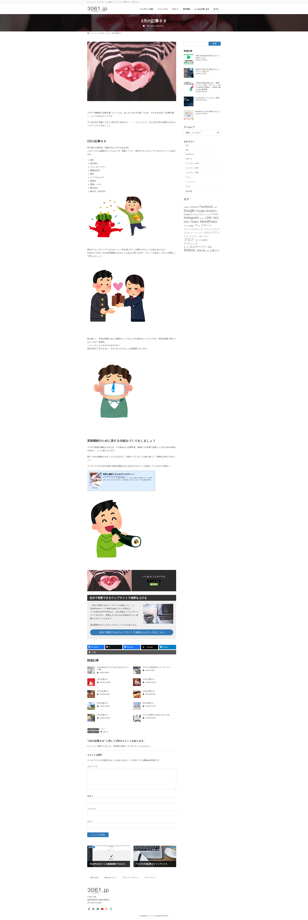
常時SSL (190, 250)
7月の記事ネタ (102, 715)
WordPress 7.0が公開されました (207, 112)
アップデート (203, 225)
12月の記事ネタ (149, 679)
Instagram (191, 217)
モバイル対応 (201, 240)
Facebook (206, 206)
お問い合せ (94, 877)
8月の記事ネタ (148, 703)
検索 (215, 44)
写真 (210, 247)
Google (189, 210)
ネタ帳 (200, 236)
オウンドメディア (212, 229)
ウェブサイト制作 (192, 168)
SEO (187, 145)
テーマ (186, 236)
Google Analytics (206, 210)
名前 (90, 796)
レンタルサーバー (195, 246)
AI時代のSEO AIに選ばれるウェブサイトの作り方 (207, 70)
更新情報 (188, 191)
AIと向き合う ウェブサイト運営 (207, 98)
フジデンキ (151, 916)
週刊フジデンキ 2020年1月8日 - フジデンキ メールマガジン (124, 746)
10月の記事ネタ (149, 691)
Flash (215, 207)
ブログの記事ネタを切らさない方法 (156, 715)
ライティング (190, 243)
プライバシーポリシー (130, 877)
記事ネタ (105, 732)
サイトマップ (150, 877)
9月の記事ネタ (102, 703)
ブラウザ (206, 236)
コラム (187, 177)
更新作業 (201, 250)
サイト (90, 821)
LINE (208, 217)
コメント (92, 766)
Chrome (194, 207)
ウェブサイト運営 (192, 173)
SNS (187, 150)
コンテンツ (188, 233)
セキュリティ (212, 232)
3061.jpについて (110, 877)
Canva (186, 207)
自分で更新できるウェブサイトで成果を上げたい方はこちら (131, 632)
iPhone (202, 218)
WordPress (189, 154)
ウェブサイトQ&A (192, 163)
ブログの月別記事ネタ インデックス (156, 667)
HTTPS (215, 214)
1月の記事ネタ (102, 679)
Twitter (194, 221)
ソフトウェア (190, 182)
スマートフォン (198, 232)
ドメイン (193, 236)
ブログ (102, 729)
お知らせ (188, 159)
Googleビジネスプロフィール (197, 214)
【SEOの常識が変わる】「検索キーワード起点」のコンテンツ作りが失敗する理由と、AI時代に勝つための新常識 (208, 86)
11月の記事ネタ (103, 691)
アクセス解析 (189, 226)
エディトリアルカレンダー (194, 229)
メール (91, 809)
